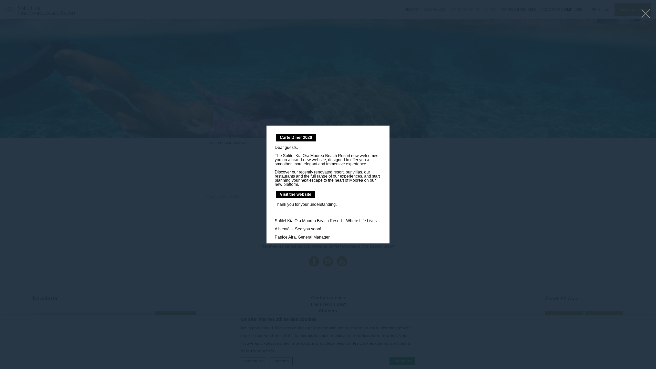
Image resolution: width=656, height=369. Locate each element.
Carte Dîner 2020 (296, 137)
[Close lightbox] (646, 14)
